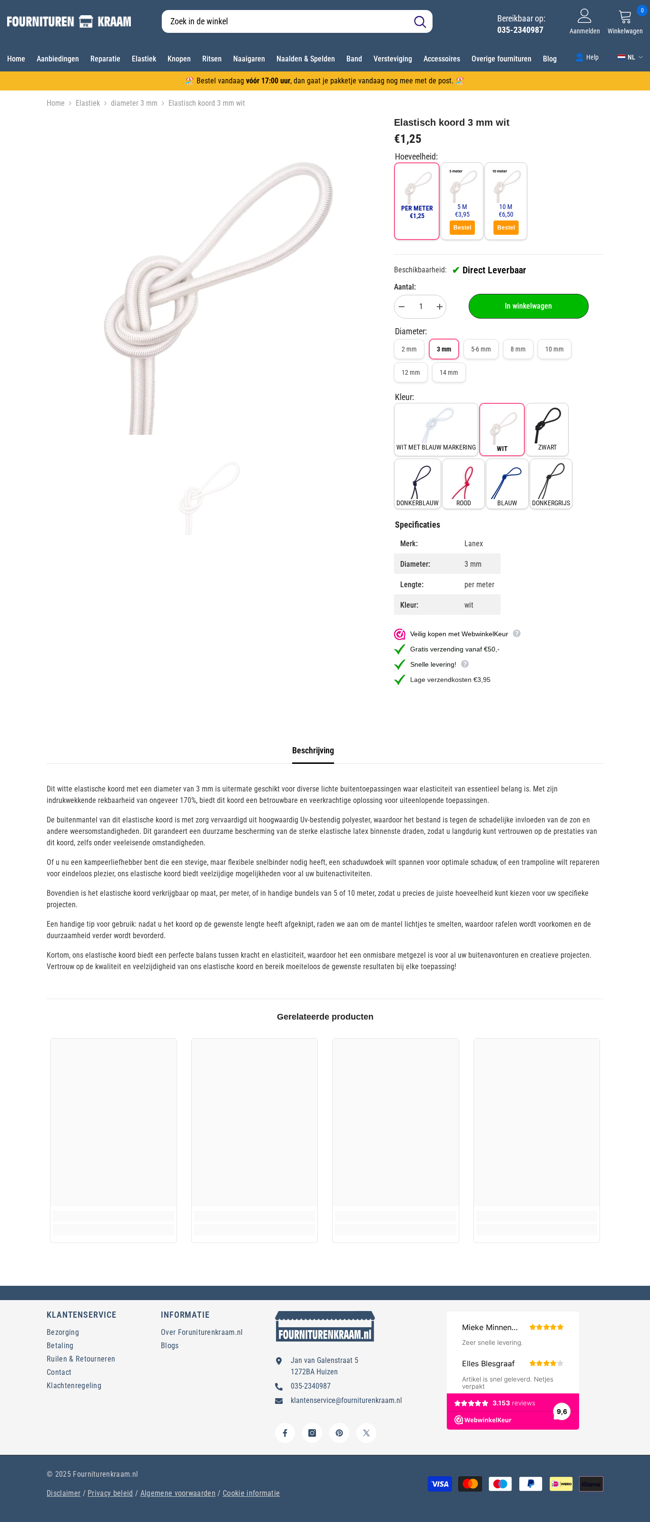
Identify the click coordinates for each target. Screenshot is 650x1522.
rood (463, 503)
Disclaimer (63, 1493)
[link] (587, 56)
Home (56, 103)
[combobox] (285, 21)
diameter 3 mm (134, 103)
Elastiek (88, 103)
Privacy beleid (110, 1493)
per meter (417, 212)
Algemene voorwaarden (178, 1493)
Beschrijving (313, 750)
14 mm (449, 372)
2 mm (409, 349)
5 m (462, 210)
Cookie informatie (251, 1493)
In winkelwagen (528, 305)
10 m (506, 210)
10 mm (554, 349)
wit (502, 448)
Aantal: (405, 286)
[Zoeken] (297, 21)
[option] (206, 275)
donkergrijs (551, 503)
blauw (507, 503)
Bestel (462, 227)
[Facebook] (285, 1433)
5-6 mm (481, 349)
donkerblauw (417, 503)
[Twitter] (366, 1433)
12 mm (411, 372)
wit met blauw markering (436, 447)
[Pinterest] (339, 1433)
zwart (547, 447)
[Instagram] (312, 1433)
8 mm (518, 349)
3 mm (444, 349)
